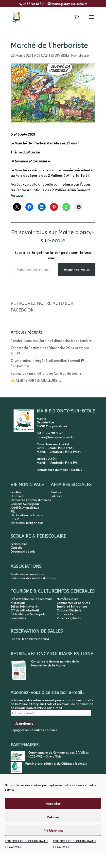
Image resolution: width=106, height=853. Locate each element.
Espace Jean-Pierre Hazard (30, 638)
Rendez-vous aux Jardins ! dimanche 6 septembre (51, 340)
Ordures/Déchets (69, 610)
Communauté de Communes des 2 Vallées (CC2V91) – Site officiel (58, 754)
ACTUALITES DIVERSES (52, 55)
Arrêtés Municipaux (25, 507)
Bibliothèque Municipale (28, 614)
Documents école (23, 551)
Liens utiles (18, 618)
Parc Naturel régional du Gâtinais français (56, 763)
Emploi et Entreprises (72, 606)
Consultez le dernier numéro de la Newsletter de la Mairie (55, 663)
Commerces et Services (73, 602)
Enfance (56, 496)
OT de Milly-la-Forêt (25, 610)
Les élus (16, 492)
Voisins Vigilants (69, 618)
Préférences (53, 830)
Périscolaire (19, 544)
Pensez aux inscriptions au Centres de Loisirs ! (47, 373)
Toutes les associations (28, 574)
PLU (13, 511)
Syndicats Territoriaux (27, 522)
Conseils (16, 547)
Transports (65, 614)
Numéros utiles (67, 598)
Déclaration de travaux (28, 515)
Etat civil (17, 496)
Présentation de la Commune (32, 598)
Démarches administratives (31, 500)
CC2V (15, 519)
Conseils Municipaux (25, 503)
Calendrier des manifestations (33, 578)
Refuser (53, 816)
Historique (18, 602)
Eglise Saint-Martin (24, 606)
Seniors (56, 492)
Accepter (53, 803)
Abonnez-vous (76, 269)
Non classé (80, 55)
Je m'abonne (24, 723)
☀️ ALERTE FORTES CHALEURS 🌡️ (36, 380)
